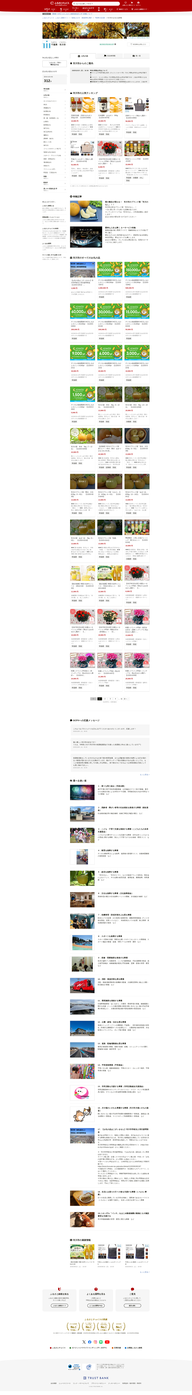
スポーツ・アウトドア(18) (52, 155)
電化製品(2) (47, 162)
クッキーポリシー (114, 1383)
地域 (64, 9)
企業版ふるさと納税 (134, 1348)
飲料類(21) (47, 125)
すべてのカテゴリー (50, 101)
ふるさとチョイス (59, 1348)
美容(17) (46, 165)
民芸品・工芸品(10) (50, 172)
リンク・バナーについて (81, 1383)
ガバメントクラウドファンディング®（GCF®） (90, 1348)
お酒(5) (46, 121)
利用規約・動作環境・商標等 (131, 1383)
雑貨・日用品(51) (49, 159)
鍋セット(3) (47, 142)
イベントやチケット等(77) (52, 148)
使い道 (108, 9)
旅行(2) (46, 145)
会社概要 (53, 1383)
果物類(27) (47, 108)
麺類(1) (46, 135)
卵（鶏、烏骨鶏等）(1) (51, 118)
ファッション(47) (49, 169)
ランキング (75, 9)
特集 (99, 9)
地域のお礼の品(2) (50, 152)
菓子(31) (46, 128)
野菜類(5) (47, 114)
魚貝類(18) (47, 111)
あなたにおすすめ (88, 9)
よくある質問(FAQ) (96, 1305)
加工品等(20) (48, 131)
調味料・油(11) (49, 138)
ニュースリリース (64, 1383)
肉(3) (45, 104)
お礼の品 (49, 9)
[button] (115, 44)
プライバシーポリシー (98, 1383)
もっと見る (144, 774)
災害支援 (117, 1348)
